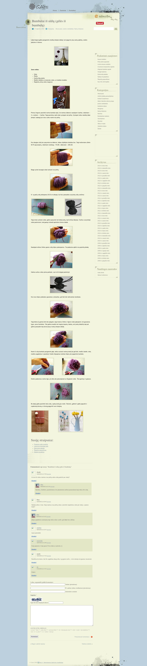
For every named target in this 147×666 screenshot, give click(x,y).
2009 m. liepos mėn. (103, 255)
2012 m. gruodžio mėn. (104, 175)
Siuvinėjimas (101, 118)
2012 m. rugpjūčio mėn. (104, 180)
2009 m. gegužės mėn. (104, 260)
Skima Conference (103, 275)
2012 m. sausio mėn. (103, 195)
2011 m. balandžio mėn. (104, 213)
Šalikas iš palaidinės (103, 77)
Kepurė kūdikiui (102, 59)
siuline (39, 528)
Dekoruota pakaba (39, 448)
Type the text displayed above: (39, 602)
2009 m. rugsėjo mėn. (103, 250)
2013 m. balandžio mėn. (104, 168)
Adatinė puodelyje (39, 452)
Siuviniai (100, 121)
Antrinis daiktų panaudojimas (105, 96)
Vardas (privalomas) (71, 584)
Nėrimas (100, 113)
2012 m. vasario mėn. (103, 193)
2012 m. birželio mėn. (103, 183)
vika (41, 484)
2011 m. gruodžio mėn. (104, 198)
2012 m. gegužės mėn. (104, 185)
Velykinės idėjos (102, 126)
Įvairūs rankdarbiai (68, 29)
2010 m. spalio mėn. (103, 228)
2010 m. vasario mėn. (103, 238)
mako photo (101, 272)
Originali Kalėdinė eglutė (104, 69)
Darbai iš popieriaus (103, 98)
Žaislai (99, 128)
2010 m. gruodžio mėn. (104, 223)
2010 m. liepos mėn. (103, 230)
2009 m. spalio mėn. (103, 248)
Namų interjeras (78, 29)
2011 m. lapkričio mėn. (104, 200)
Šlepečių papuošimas (40, 450)
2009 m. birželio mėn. (103, 258)
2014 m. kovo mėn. (103, 165)
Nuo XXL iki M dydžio (103, 82)
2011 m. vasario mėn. (103, 218)
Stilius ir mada (101, 123)
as (37, 567)
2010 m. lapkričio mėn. (104, 225)
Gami (38, 5)
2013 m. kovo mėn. (103, 170)
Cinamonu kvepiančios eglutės (106, 67)
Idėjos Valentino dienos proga (106, 101)
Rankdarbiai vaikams (103, 116)
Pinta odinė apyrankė (103, 62)
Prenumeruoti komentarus (82, 637)
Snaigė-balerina (102, 72)
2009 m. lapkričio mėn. (104, 245)
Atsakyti (34, 480)
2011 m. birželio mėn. (103, 210)
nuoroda (39, 541)
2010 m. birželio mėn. (103, 233)
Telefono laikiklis (86, 644)
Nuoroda (49, 474)
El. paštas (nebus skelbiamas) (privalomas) (77, 588)
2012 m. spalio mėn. (103, 178)
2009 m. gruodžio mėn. (104, 243)
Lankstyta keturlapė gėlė (41, 446)
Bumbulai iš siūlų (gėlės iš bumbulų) (49, 23)
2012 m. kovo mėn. (103, 190)
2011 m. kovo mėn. (103, 215)
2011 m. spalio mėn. (103, 203)
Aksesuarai (59, 29)
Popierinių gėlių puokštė (41, 444)
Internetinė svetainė (71, 591)
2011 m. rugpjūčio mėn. (104, 205)
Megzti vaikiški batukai (38, 644)
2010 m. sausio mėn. (103, 240)
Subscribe (106, 17)
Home (55, 10)
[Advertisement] (61, 33)
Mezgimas (100, 108)
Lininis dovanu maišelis (104, 64)
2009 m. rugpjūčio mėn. (104, 253)
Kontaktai (72, 10)
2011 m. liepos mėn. (103, 208)
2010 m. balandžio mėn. (104, 235)
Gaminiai (63, 10)
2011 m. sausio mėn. (103, 220)
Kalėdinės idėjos (102, 106)
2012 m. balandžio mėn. (104, 188)
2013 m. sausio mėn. (103, 173)
